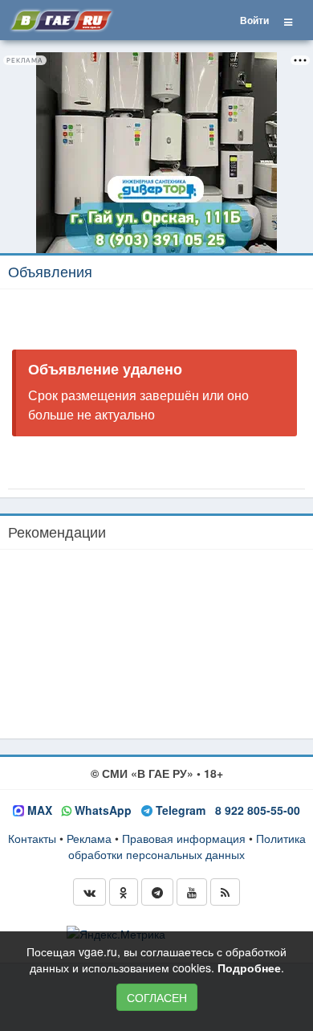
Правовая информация (184, 838)
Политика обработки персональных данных (187, 846)
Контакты (32, 838)
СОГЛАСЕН (157, 997)
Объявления (50, 270)
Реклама (89, 838)
